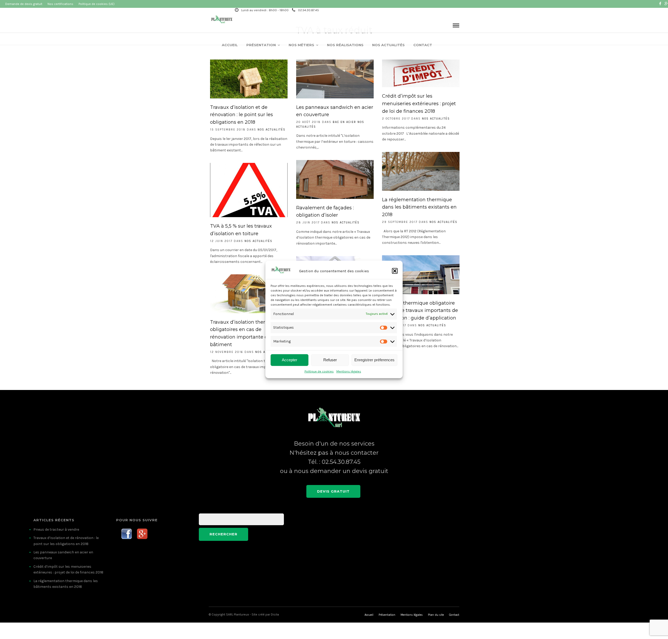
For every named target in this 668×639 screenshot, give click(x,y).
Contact (422, 45)
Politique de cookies (319, 371)
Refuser (330, 360)
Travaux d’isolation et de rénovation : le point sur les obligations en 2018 (241, 114)
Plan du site (436, 615)
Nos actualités (388, 45)
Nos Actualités (271, 129)
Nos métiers (301, 45)
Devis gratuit (333, 491)
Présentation (261, 45)
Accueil (230, 45)
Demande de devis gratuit (23, 4)
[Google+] (666, 4)
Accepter (289, 360)
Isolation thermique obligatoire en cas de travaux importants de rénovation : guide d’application (420, 310)
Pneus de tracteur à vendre (56, 529)
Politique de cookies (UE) (97, 4)
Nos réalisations (345, 45)
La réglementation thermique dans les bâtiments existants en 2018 (419, 207)
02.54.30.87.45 (308, 10)
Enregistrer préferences (374, 360)
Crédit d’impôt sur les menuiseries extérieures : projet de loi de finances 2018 (419, 103)
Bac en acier (344, 122)
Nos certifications (60, 4)
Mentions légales (348, 371)
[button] (394, 271)
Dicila (275, 614)
